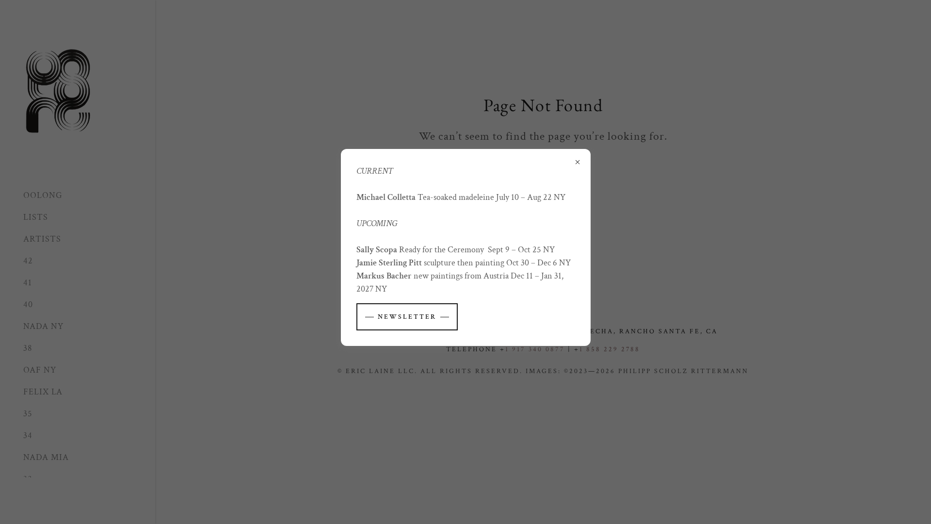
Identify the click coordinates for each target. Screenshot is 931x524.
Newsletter (407, 316)
